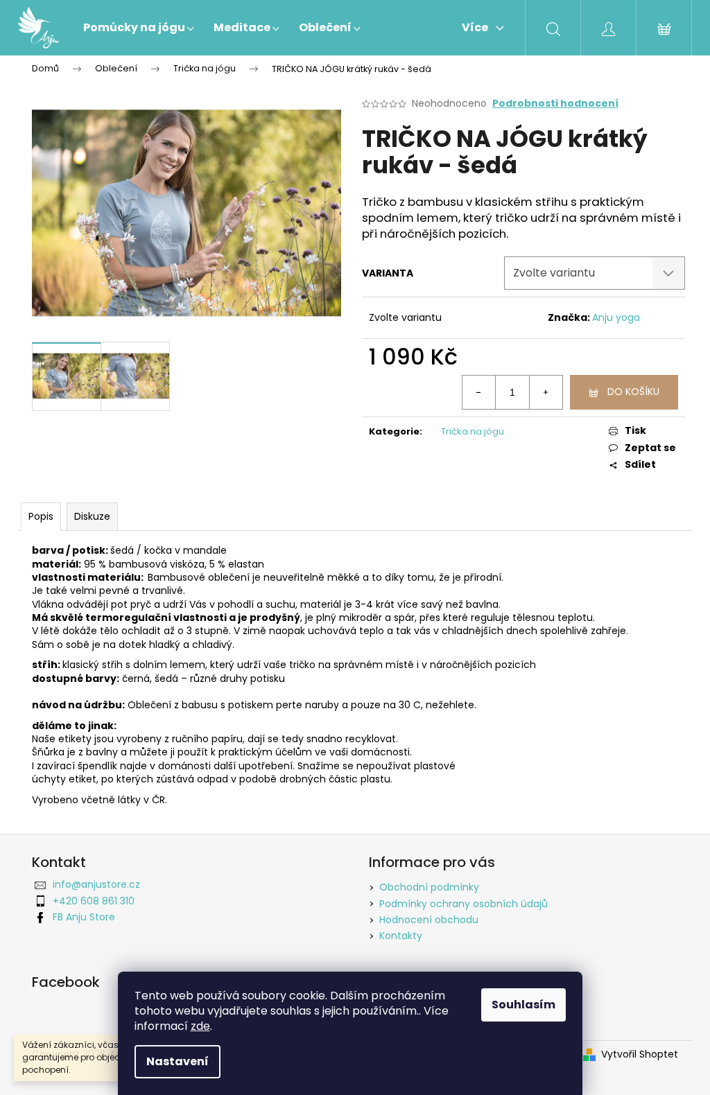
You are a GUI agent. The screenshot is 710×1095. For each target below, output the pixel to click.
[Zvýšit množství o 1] (545, 392)
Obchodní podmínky (429, 887)
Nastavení (177, 1061)
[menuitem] (138, 27)
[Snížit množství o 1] (479, 392)
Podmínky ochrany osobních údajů (463, 904)
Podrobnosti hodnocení (555, 103)
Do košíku (633, 391)
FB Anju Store (84, 917)
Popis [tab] (40, 516)
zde (200, 1026)
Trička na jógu (472, 431)
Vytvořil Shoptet (639, 1054)
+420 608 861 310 (94, 901)
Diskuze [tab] (92, 516)
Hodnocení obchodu (428, 920)
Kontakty (400, 936)
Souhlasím (523, 1005)
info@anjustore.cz (96, 884)
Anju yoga (616, 317)
